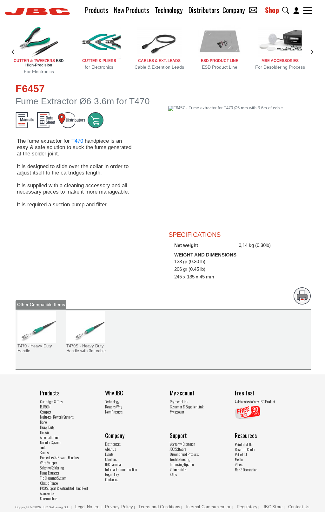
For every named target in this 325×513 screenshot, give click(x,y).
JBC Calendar (113, 464)
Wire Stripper (48, 462)
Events (109, 454)
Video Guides (178, 469)
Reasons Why (113, 406)
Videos (239, 464)
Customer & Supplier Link (186, 406)
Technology (169, 10)
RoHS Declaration (246, 469)
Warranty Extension (182, 444)
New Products (131, 10)
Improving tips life (182, 464)
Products (96, 10)
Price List (241, 454)
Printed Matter (244, 444)
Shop (272, 10)
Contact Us (299, 506)
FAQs (173, 474)
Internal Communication (121, 469)
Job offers (110, 459)
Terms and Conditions (159, 506)
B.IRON (45, 406)
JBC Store (273, 506)
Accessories (47, 493)
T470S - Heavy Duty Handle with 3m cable (86, 348)
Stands (44, 452)
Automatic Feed (49, 437)
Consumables (48, 498)
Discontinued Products (184, 454)
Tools (43, 447)
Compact (45, 411)
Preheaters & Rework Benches (59, 457)
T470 (77, 141)
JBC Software (178, 449)
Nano (43, 422)
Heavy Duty (47, 427)
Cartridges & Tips (51, 401)
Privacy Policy (119, 506)
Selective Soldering (52, 467)
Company (233, 10)
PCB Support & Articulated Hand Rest (64, 488)
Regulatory (112, 474)
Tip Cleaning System (53, 478)
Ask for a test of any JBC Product (255, 401)
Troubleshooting (180, 459)
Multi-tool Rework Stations (57, 417)
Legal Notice (88, 506)
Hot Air (44, 432)
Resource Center (245, 449)
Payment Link (179, 401)
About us (110, 449)
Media (238, 459)
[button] (287, 10)
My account (177, 411)
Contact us (111, 479)
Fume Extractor (49, 472)
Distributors (204, 10)
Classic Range (49, 483)
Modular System (50, 442)
